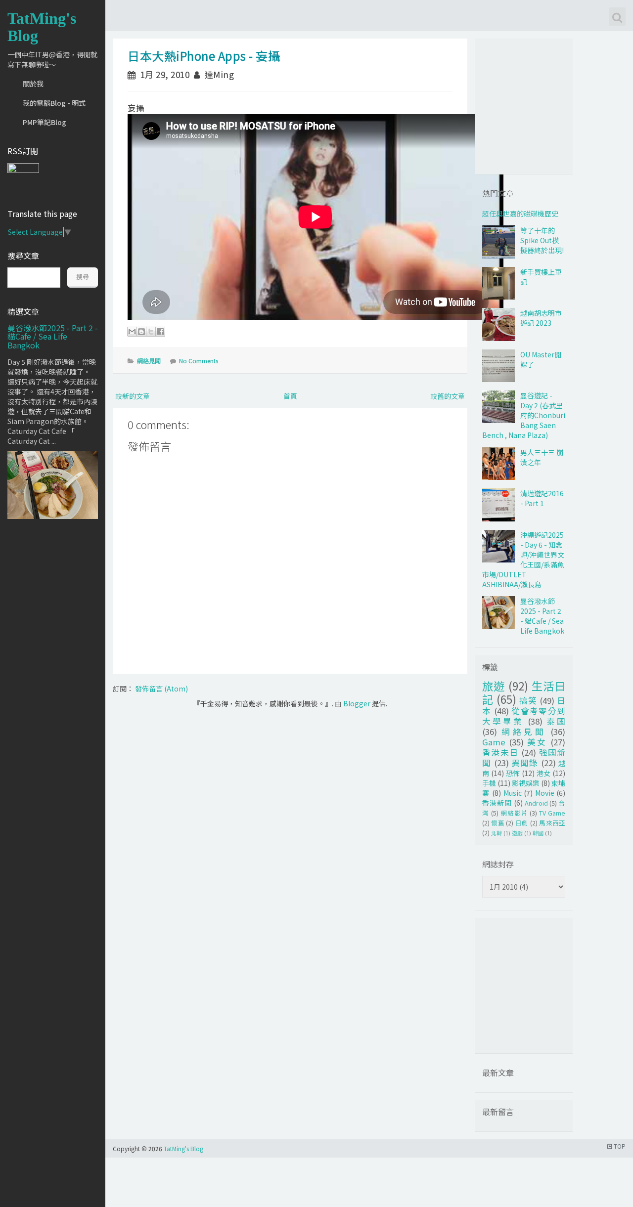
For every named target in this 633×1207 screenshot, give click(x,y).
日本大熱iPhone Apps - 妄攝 (204, 55)
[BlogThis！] (141, 332)
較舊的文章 (447, 396)
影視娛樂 (526, 783)
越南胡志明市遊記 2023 (541, 318)
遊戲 (517, 833)
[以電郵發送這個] (132, 332)
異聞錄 (525, 763)
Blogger (356, 703)
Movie (544, 793)
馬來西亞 (552, 822)
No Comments (198, 360)
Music (512, 793)
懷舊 (497, 822)
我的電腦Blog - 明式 (54, 103)
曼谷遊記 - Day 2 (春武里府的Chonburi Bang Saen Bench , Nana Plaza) (523, 415)
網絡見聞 (149, 360)
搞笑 (528, 700)
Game (493, 742)
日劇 (522, 822)
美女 (537, 742)
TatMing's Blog (41, 26)
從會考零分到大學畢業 (523, 716)
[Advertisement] (541, 105)
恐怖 (513, 773)
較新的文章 (132, 396)
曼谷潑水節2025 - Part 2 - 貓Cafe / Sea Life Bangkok (52, 336)
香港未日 (500, 752)
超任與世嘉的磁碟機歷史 (520, 213)
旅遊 (493, 685)
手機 (489, 783)
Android (536, 803)
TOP (619, 1146)
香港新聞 (497, 803)
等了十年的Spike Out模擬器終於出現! (542, 240)
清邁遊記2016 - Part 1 (542, 498)
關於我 (33, 83)
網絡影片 (514, 813)
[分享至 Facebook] (160, 332)
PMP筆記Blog (44, 122)
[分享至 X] (151, 332)
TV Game (552, 813)
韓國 (538, 833)
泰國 (555, 721)
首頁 (290, 396)
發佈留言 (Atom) (161, 688)
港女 (544, 773)
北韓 (496, 833)
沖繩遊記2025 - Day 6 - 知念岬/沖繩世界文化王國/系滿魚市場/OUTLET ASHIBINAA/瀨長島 (523, 559)
